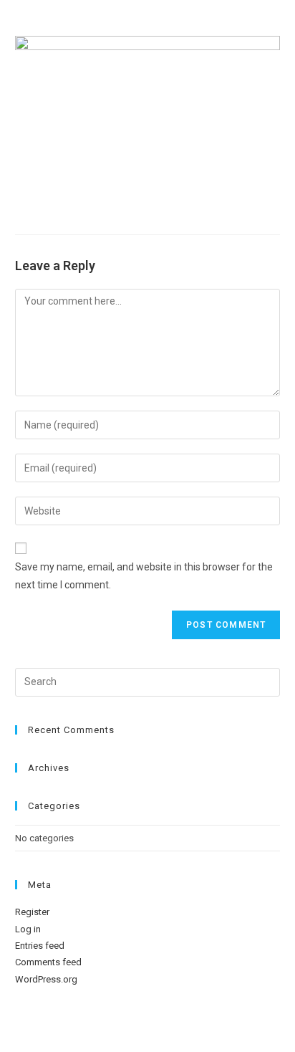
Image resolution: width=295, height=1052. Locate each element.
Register (32, 912)
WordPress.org (46, 979)
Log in (28, 929)
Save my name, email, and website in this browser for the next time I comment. (144, 575)
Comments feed (48, 962)
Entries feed (39, 945)
